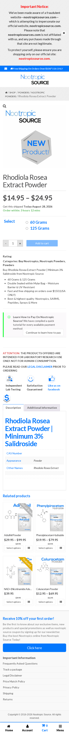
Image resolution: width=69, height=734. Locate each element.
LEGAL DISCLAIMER (39, 366)
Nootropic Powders (52, 261)
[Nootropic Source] (34, 79)
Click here (34, 648)
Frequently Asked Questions (20, 663)
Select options (14, 548)
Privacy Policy (11, 687)
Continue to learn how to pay (43, 332)
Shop (12, 92)
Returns (8, 699)
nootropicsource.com (34, 58)
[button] (4, 106)
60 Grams (38, 222)
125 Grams (39, 228)
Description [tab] (13, 407)
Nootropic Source (42, 714)
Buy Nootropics (29, 261)
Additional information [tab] (42, 407)
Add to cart (42, 243)
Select (9, 221)
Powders (23, 92)
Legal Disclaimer (12, 675)
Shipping (8, 693)
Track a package (12, 669)
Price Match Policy (14, 681)
